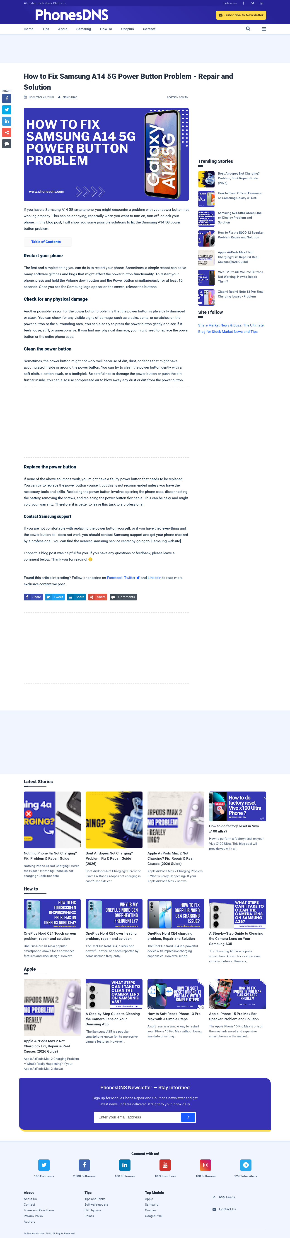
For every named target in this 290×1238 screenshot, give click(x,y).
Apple (62, 29)
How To (106, 29)
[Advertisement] (145, 51)
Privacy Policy (33, 1216)
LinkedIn (154, 578)
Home (28, 29)
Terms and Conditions (39, 1210)
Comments (123, 597)
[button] (48, 242)
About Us (30, 1199)
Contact (149, 29)
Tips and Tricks (95, 1199)
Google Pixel (153, 1216)
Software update (96, 1204)
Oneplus (127, 29)
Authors (29, 1221)
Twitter (132, 578)
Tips (45, 29)
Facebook (115, 578)
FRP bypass (93, 1210)
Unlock (89, 1216)
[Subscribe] (188, 1117)
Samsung (83, 29)
